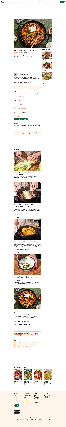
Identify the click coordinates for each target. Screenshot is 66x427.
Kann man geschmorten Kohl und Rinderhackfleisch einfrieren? (24, 327)
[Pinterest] (20, 397)
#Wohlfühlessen (26, 344)
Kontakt (35, 399)
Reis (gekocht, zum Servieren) (22, 113)
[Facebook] (15, 397)
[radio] (14, 52)
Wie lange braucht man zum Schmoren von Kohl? (22, 321)
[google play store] (18, 413)
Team (25, 397)
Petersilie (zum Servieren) (22, 108)
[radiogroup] (18, 52)
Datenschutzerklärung (37, 397)
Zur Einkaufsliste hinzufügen (21, 119)
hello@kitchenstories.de (46, 419)
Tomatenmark (20, 103)
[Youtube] (19, 397)
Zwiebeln (19, 99)
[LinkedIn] (22, 397)
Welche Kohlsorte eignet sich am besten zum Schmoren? (23, 329)
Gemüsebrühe (20, 107)
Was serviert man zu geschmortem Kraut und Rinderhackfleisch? (24, 314)
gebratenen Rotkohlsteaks (32, 335)
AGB (34, 396)
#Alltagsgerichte (28, 342)
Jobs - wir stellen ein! (27, 395)
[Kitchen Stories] (3, 2)
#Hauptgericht (16, 344)
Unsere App (26, 399)
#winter (31, 346)
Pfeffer (19, 116)
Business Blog (46, 396)
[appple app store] (18, 411)
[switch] (37, 93)
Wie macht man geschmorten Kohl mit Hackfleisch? (22, 324)
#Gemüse (23, 346)
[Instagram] (16, 397)
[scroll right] (54, 374)
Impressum (36, 395)
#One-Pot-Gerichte (35, 342)
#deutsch (21, 344)
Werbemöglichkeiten (47, 395)
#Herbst (27, 346)
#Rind (31, 344)
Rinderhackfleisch (21, 96)
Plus (25, 400)
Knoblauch (19, 100)
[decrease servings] (15, 94)
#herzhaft (15, 346)
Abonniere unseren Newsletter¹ (17, 400)
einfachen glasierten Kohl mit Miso (19, 334)
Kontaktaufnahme (47, 397)
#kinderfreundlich (17, 342)
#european (35, 344)
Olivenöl (19, 101)
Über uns (25, 396)
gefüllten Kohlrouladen (32, 334)
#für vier (19, 346)
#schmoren (22, 342)
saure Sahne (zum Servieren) (22, 109)
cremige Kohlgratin (31, 333)
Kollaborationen (26, 398)
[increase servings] (19, 94)
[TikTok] (17, 397)
